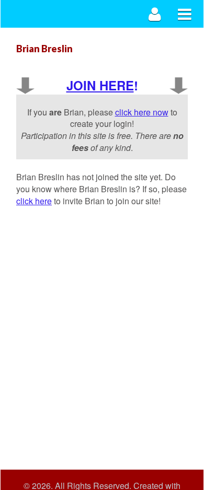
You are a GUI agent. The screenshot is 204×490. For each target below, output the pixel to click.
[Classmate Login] (155, 14)
